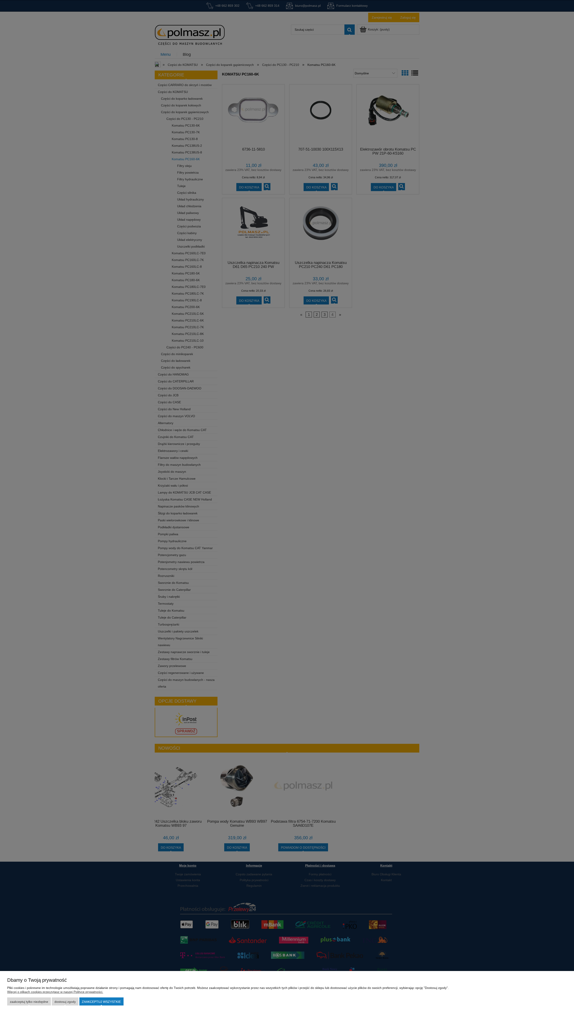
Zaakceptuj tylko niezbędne (29, 1001)
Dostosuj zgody (65, 1001)
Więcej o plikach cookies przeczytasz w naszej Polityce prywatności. (55, 992)
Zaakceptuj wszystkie (101, 1001)
